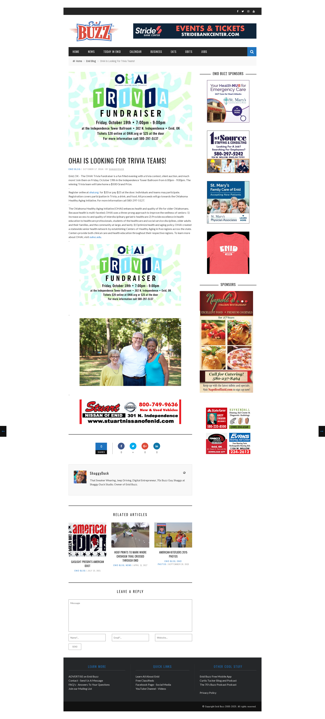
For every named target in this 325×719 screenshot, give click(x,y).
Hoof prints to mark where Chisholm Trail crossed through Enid (130, 556)
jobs (204, 52)
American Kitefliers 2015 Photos (173, 554)
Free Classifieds (145, 680)
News (91, 52)
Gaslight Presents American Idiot (87, 564)
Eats (173, 52)
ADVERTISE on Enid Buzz (84, 676)
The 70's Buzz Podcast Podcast (218, 684)
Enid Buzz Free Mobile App (216, 676)
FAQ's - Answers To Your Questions (89, 684)
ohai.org (94, 192)
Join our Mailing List (80, 688)
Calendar (136, 52)
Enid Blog (74, 169)
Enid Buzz (219, 706)
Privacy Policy (208, 692)
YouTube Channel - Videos (151, 688)
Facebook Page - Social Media (153, 684)
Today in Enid (112, 52)
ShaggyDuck (116, 169)
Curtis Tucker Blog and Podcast (218, 680)
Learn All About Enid (147, 676)
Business (156, 52)
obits (188, 52)
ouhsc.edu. (96, 237)
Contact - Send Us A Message (86, 680)
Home (76, 52)
